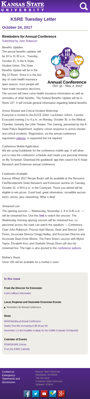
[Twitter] (35, 393)
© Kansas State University (49, 381)
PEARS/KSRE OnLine (15, 344)
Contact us (8, 371)
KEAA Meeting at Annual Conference (22, 321)
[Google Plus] (61, 393)
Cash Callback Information (17, 293)
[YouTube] (44, 393)
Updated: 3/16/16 (44, 384)
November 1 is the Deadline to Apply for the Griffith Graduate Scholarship (41, 330)
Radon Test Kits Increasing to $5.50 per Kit (26, 326)
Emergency (8, 375)
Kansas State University (38, 6)
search (84, 6)
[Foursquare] (52, 393)
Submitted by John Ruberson (19, 40)
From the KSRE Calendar (17, 349)
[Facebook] (27, 393)
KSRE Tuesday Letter (33, 19)
